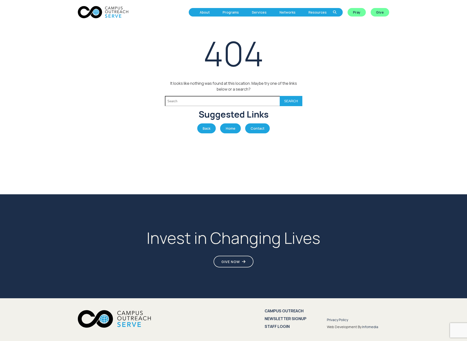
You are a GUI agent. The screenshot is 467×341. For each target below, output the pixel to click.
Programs (231, 12)
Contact (257, 128)
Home (230, 128)
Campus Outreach (284, 311)
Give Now (230, 261)
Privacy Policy (337, 319)
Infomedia (370, 326)
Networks (287, 12)
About (205, 12)
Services (259, 12)
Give (380, 12)
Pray (356, 12)
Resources (317, 12)
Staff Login (277, 326)
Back (206, 128)
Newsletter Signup (285, 318)
